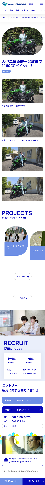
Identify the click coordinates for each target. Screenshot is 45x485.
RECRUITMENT (30, 371)
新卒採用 (12, 360)
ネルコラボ (14, 18)
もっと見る (21, 276)
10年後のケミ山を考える (29, 18)
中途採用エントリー (33, 481)
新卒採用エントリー (11, 481)
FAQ (12, 371)
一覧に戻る (22, 297)
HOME (5, 10)
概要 (4, 18)
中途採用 (30, 360)
